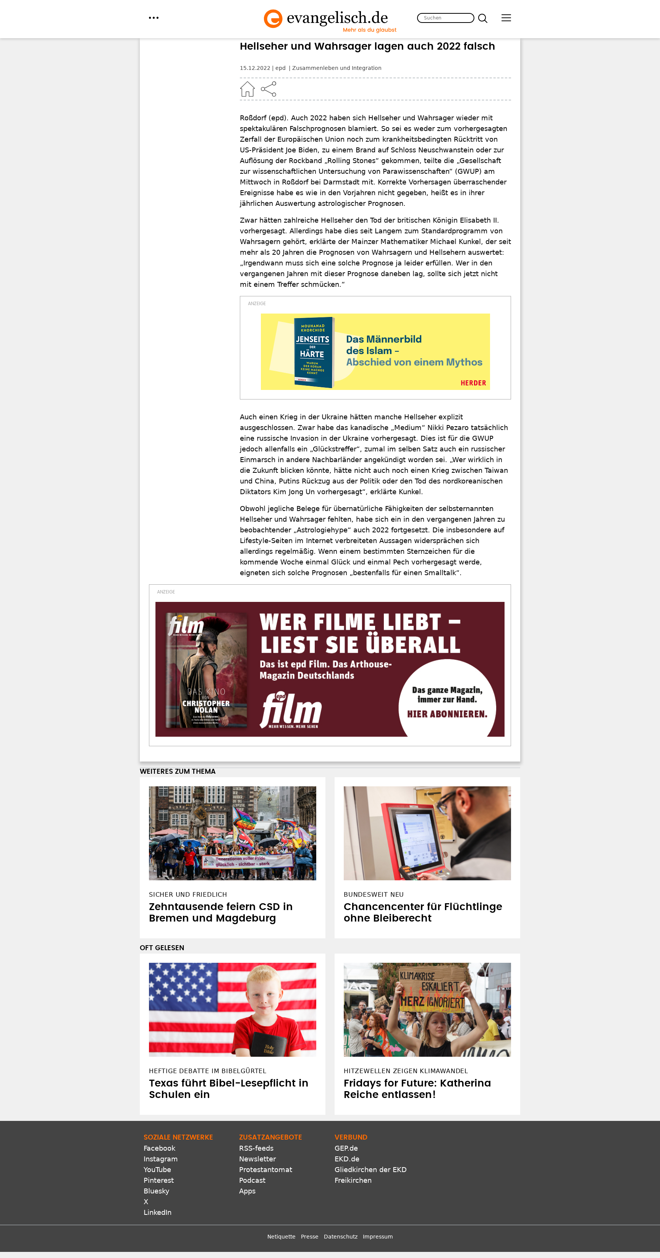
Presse (310, 1237)
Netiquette (281, 1237)
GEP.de (346, 1148)
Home (247, 89)
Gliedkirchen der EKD (371, 1170)
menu (154, 18)
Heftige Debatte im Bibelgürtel (208, 1071)
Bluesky (157, 1191)
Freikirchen (353, 1180)
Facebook (159, 1148)
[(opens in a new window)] (375, 352)
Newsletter (257, 1159)
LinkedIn (157, 1212)
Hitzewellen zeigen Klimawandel (406, 1071)
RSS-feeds (256, 1148)
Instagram (161, 1159)
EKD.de (347, 1159)
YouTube (157, 1170)
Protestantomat (265, 1170)
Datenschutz (341, 1237)
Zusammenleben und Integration (337, 68)
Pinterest (159, 1180)
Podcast (252, 1180)
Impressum (378, 1237)
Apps (247, 1191)
